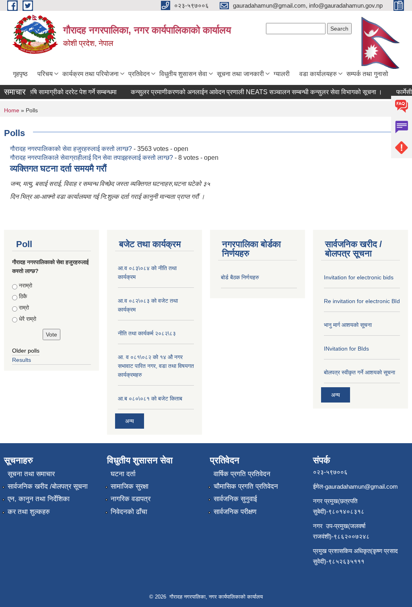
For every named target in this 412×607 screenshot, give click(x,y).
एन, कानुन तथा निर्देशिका (39, 499)
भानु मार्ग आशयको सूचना (348, 325)
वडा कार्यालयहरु (318, 73)
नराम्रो (25, 285)
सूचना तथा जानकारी (240, 73)
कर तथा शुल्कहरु (29, 512)
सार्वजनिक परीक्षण (235, 512)
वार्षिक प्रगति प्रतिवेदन (242, 474)
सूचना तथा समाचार (31, 474)
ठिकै (23, 296)
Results (21, 360)
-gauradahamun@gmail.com (360, 486)
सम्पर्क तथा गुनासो (367, 73)
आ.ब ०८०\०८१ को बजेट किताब (150, 398)
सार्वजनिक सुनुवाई (235, 499)
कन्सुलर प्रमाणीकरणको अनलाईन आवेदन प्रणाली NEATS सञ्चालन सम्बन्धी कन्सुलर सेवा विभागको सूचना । (252, 92)
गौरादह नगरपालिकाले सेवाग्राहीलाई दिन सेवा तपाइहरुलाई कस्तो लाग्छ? (91, 157)
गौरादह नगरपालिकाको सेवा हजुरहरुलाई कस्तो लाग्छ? (71, 148)
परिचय (45, 73)
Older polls (25, 350)
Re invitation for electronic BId (362, 301)
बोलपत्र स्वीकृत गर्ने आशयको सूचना (359, 372)
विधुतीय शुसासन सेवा (183, 73)
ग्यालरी (282, 73)
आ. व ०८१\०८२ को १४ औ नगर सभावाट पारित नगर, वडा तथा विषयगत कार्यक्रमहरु (156, 366)
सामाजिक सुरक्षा (129, 486)
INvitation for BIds (346, 348)
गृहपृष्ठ (20, 73)
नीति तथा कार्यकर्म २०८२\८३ (147, 333)
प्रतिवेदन (139, 73)
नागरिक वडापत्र (130, 499)
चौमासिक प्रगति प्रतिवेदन (246, 486)
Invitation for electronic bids (358, 277)
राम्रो (24, 307)
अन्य (129, 421)
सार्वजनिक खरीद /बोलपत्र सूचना (48, 486)
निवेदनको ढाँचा (129, 512)
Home (11, 110)
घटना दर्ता (123, 474)
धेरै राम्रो (27, 319)
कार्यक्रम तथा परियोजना (90, 73)
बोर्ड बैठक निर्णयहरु (240, 277)
